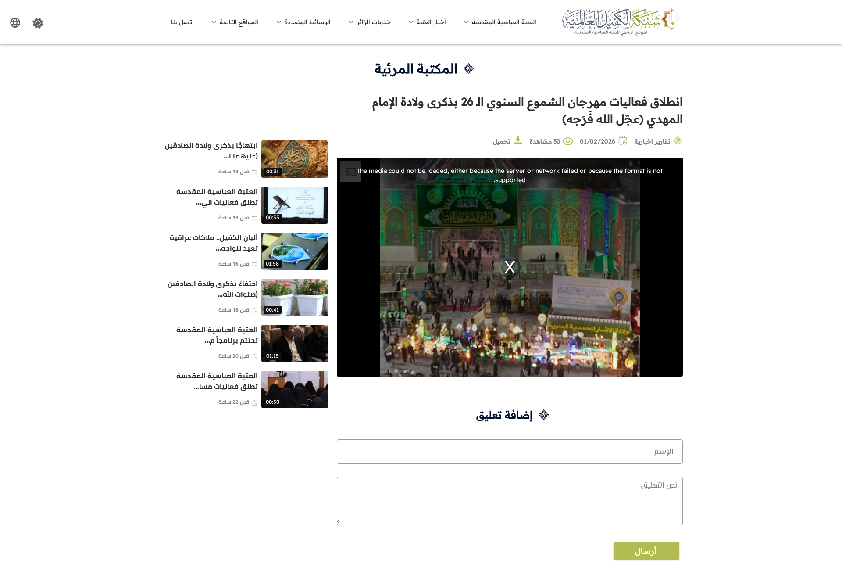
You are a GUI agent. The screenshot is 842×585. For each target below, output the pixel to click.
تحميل (501, 141)
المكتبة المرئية (416, 68)
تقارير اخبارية (652, 141)
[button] (498, 22)
